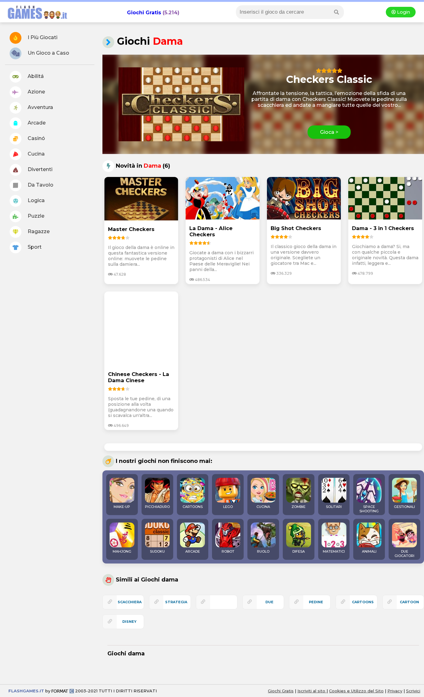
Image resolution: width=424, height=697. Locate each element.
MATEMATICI (334, 551)
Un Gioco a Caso (47, 53)
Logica (35, 200)
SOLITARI (334, 507)
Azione (35, 92)
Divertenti (39, 169)
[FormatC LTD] (63, 690)
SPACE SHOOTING (369, 509)
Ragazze (38, 231)
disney (129, 621)
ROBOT (228, 551)
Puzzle (35, 216)
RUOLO (263, 551)
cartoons (363, 602)
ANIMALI (369, 551)
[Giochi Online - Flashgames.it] (35, 19)
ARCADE (192, 551)
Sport (34, 247)
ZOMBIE (298, 507)
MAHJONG (122, 551)
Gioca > (329, 132)
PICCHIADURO (157, 507)
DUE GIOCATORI (404, 553)
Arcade (36, 123)
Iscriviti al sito (312, 690)
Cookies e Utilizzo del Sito (356, 690)
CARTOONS (193, 507)
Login (403, 12)
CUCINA (263, 507)
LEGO (228, 507)
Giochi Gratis (144, 13)
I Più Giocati (41, 37)
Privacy (394, 690)
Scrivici (413, 690)
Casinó (35, 138)
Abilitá (35, 76)
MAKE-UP (122, 507)
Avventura (39, 107)
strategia (176, 602)
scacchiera (130, 602)
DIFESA (298, 551)
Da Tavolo (39, 185)
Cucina (35, 154)
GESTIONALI (404, 507)
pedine (316, 602)
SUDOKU (157, 551)
